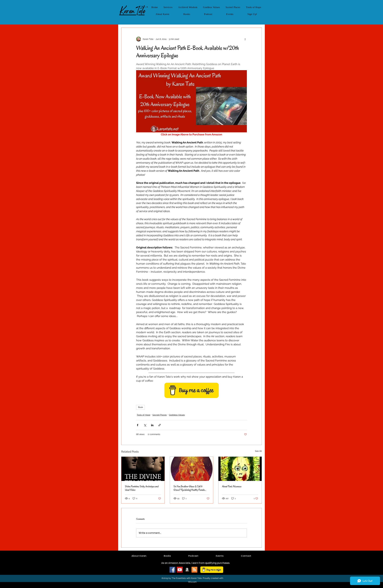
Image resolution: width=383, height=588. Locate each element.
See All (258, 451)
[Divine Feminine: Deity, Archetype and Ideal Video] (143, 469)
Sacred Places (159, 415)
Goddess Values (177, 415)
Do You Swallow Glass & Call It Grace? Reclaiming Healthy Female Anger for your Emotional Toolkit (189, 488)
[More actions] (245, 39)
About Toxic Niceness (231, 486)
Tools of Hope (143, 415)
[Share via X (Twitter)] (144, 425)
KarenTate (132, 11)
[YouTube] (180, 570)
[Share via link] (159, 425)
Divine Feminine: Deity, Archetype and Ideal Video (142, 488)
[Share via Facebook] (137, 425)
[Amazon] (187, 570)
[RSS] (194, 570)
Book (140, 407)
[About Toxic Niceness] (240, 469)
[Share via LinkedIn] (152, 425)
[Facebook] (172, 570)
